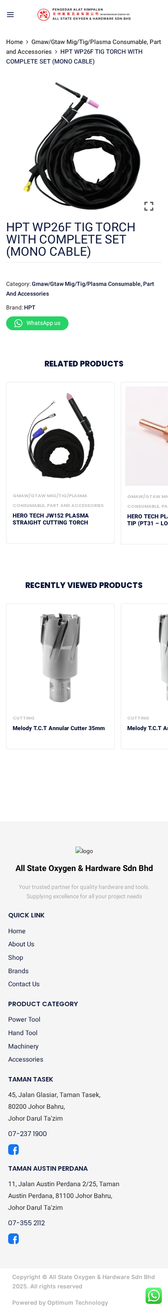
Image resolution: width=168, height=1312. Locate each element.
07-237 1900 (27, 1134)
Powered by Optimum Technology (60, 1302)
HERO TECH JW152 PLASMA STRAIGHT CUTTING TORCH (51, 520)
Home (14, 41)
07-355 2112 (26, 1223)
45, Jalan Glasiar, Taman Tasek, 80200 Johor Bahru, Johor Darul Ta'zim (54, 1106)
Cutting (24, 718)
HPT (29, 307)
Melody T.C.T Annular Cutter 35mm (59, 728)
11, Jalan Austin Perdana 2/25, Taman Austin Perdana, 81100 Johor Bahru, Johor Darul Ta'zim (63, 1195)
